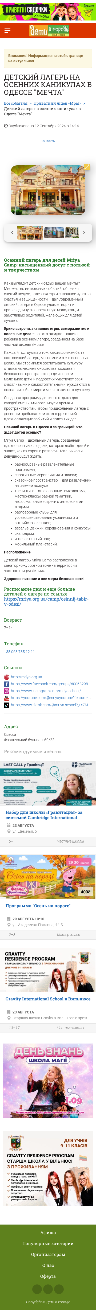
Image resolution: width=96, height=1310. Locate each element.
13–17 (14, 1028)
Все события (15, 103)
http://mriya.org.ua (26, 677)
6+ (11, 841)
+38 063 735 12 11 (19, 652)
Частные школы (70, 841)
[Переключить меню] (7, 30)
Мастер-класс (68, 935)
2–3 (12, 935)
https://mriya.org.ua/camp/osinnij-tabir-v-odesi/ (46, 601)
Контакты (48, 141)
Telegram (59, 1289)
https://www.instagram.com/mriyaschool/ (46, 691)
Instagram (48, 1289)
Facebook (37, 1289)
